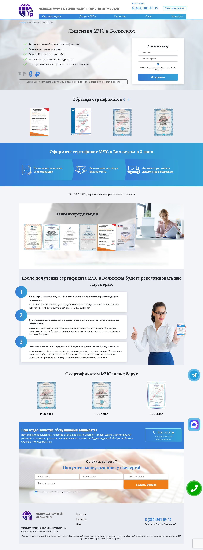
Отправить (158, 77)
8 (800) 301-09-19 (145, 8)
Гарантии (120, 16)
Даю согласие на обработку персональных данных (158, 68)
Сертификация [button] (50, 16)
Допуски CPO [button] (87, 16)
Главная (22, 22)
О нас (148, 16)
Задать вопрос (146, 484)
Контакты (177, 16)
